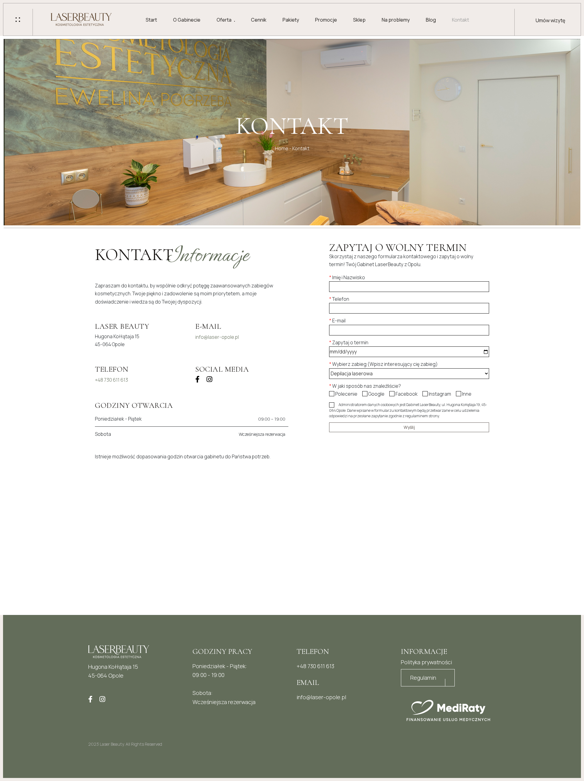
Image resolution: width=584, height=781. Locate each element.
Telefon (339, 299)
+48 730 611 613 (111, 380)
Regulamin (423, 677)
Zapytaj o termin (348, 342)
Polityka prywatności (426, 662)
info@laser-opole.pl (217, 337)
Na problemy (396, 19)
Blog (431, 19)
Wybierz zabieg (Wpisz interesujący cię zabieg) (383, 364)
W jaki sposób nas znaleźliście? (365, 386)
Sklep (359, 19)
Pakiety (291, 19)
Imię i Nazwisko (347, 277)
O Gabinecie (186, 19)
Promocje (326, 19)
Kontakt (460, 19)
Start (151, 19)
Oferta (224, 19)
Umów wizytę (550, 20)
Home (281, 148)
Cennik (258, 19)
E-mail (337, 320)
